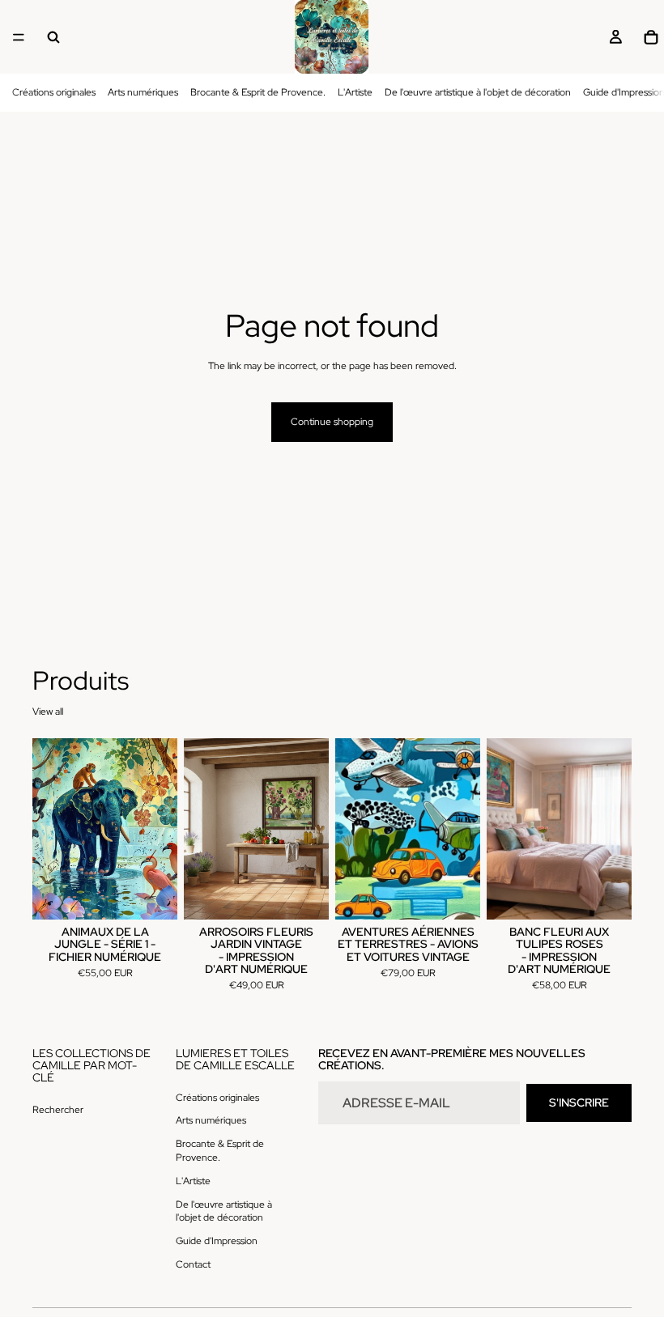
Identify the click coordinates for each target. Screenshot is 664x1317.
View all (47, 711)
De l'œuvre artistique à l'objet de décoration (478, 92)
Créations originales (54, 92)
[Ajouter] (152, 894)
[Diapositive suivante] (159, 829)
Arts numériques (143, 92)
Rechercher (57, 1109)
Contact (193, 1264)
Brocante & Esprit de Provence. (258, 92)
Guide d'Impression (217, 1240)
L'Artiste (355, 92)
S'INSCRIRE (579, 1102)
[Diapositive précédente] (50, 829)
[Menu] (18, 37)
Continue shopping (332, 421)
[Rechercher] (53, 37)
